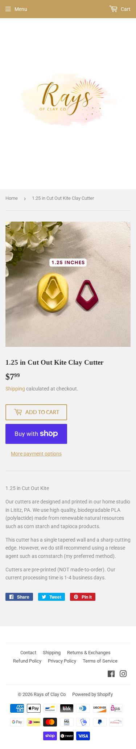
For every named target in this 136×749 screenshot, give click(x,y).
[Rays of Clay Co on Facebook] (111, 675)
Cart (125, 9)
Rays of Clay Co (50, 694)
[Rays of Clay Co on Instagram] (123, 675)
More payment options (36, 454)
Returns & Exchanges (89, 652)
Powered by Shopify (92, 694)
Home (11, 198)
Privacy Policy (62, 661)
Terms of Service (100, 661)
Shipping (15, 389)
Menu (21, 9)
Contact (28, 652)
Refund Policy (27, 661)
